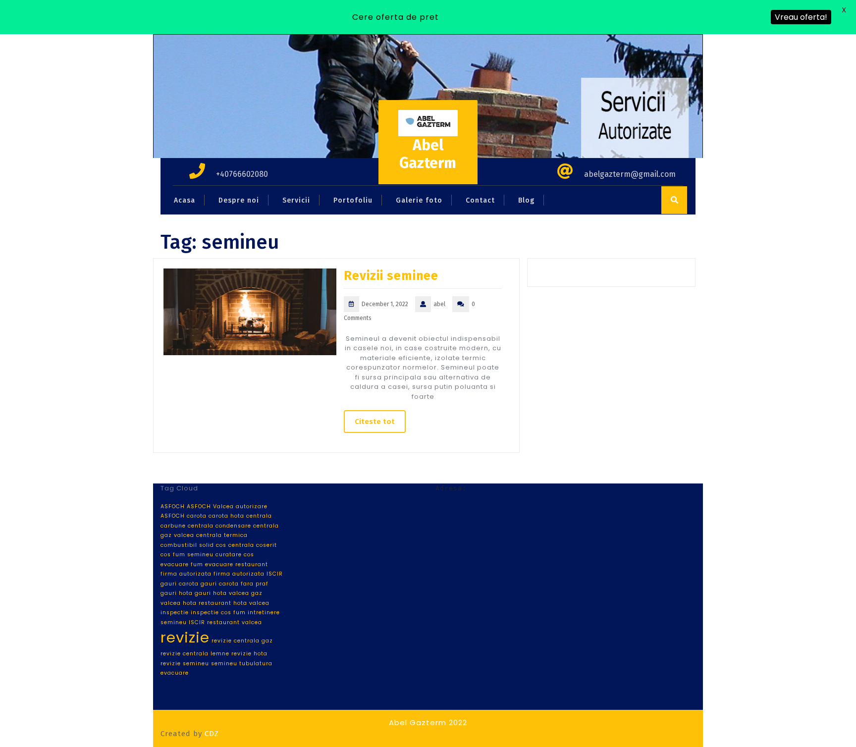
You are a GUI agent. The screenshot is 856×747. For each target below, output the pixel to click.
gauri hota (176, 593)
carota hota (226, 516)
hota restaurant (207, 603)
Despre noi (238, 200)
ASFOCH (172, 506)
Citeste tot (375, 421)
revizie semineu (184, 663)
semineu (224, 663)
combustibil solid (187, 545)
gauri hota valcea (222, 593)
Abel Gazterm (427, 154)
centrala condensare (219, 526)
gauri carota (179, 583)
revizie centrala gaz (242, 640)
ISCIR (197, 622)
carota (197, 516)
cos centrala (235, 545)
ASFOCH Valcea (210, 506)
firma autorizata (186, 574)
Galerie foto (419, 200)
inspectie (174, 612)
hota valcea (251, 603)
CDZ (212, 733)
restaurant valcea (234, 622)
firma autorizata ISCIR (248, 574)
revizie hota (249, 653)
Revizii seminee (391, 275)
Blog (526, 200)
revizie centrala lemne (194, 653)
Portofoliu (353, 200)
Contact (480, 200)
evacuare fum (181, 564)
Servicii (296, 200)
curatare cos (234, 554)
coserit (266, 545)
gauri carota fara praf (234, 583)
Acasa (184, 200)
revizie (185, 637)
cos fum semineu (187, 554)
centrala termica (222, 535)
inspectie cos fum (218, 612)
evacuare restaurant (236, 564)
